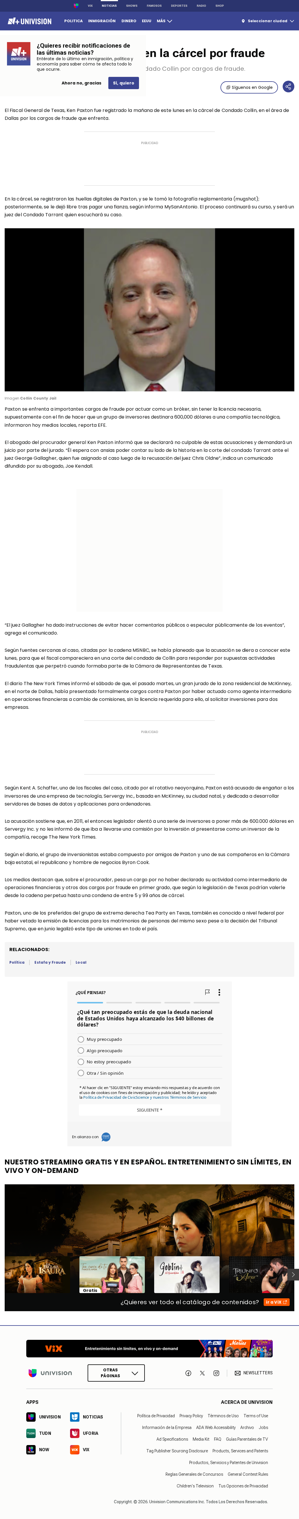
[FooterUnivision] (50, 1373)
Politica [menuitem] (73, 20)
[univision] (29, 21)
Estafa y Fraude (50, 962)
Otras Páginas (110, 1373)
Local (81, 962)
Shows (132, 5)
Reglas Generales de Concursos (194, 1474)
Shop (219, 5)
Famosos (154, 5)
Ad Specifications (172, 1439)
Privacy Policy (191, 1415)
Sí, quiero (123, 83)
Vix (90, 5)
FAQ (217, 1439)
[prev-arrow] (1, 1274)
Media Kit (201, 1439)
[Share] (288, 86)
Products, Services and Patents (240, 1451)
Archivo (247, 1427)
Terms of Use (256, 1415)
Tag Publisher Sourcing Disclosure (177, 1451)
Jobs (263, 1427)
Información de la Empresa (167, 1427)
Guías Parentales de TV (247, 1439)
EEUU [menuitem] (146, 20)
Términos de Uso (223, 1415)
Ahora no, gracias (81, 83)
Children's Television (195, 1486)
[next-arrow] (293, 1274)
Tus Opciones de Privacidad (243, 1486)
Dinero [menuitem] (128, 20)
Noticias (109, 5)
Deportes (179, 5)
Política (17, 962)
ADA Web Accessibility (216, 1427)
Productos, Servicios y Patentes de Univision (228, 1462)
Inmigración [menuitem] (102, 20)
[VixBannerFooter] (149, 1348)
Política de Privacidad (156, 1415)
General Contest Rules (248, 1474)
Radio (201, 5)
